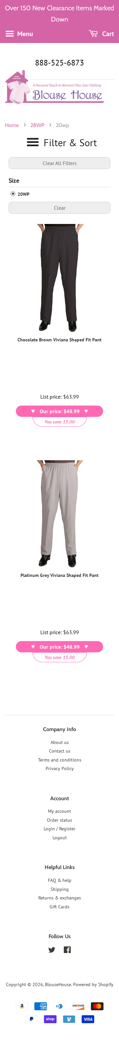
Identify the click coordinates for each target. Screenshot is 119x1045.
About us (60, 742)
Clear (59, 207)
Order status (59, 820)
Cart (107, 34)
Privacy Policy (60, 768)
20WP (22, 194)
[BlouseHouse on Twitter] (52, 951)
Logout (60, 838)
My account (59, 811)
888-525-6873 (59, 63)
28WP (37, 125)
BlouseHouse (58, 984)
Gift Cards (59, 907)
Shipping (60, 889)
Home (12, 125)
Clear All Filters (60, 163)
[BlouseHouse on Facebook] (67, 951)
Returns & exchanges (59, 898)
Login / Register (59, 829)
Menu (24, 33)
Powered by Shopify (93, 984)
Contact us (59, 751)
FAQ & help (59, 880)
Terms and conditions (59, 760)
